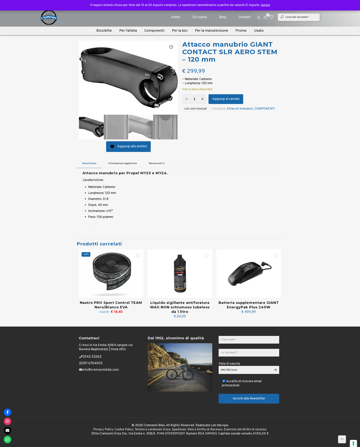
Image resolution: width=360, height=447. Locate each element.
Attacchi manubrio (240, 109)
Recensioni (156, 163)
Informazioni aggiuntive (122, 163)
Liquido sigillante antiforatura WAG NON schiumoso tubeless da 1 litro (180, 307)
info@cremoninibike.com (100, 370)
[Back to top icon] (342, 439)
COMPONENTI (264, 109)
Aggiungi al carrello (225, 99)
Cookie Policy (124, 430)
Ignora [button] (265, 5)
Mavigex (223, 425)
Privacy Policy (103, 430)
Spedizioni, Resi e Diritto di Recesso (197, 430)
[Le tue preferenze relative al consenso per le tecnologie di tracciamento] (353, 443)
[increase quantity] (202, 99)
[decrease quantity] (186, 99)
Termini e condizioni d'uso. (153, 430)
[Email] (7, 430)
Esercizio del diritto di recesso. (245, 430)
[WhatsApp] (7, 439)
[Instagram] (7, 421)
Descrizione (89, 163)
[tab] (89, 163)
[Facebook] (7, 412)
